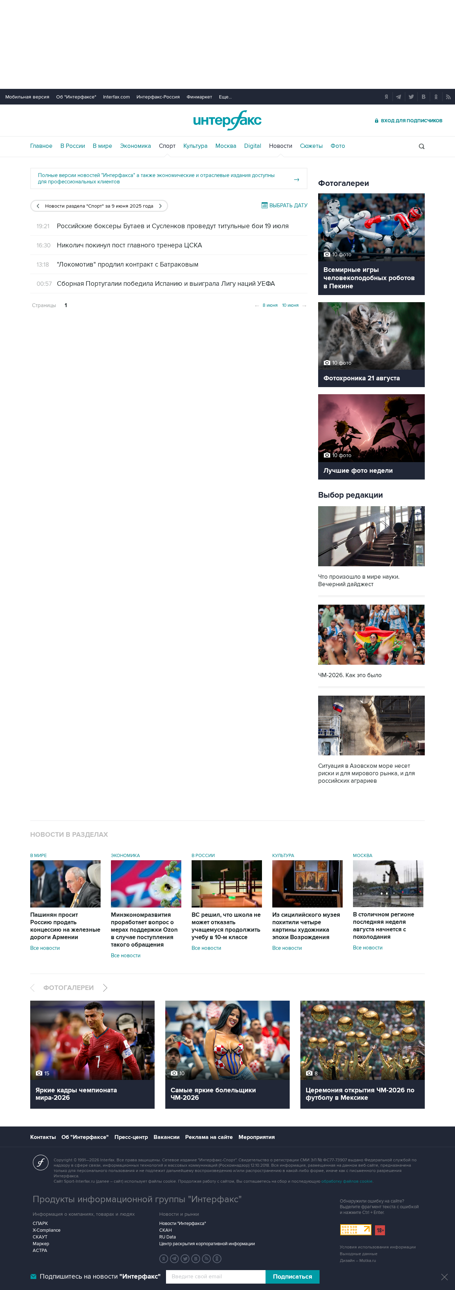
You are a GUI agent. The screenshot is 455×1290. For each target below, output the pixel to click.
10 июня (294, 304)
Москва (225, 146)
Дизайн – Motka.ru (358, 1260)
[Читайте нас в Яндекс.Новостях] (163, 1258)
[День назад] (38, 206)
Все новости (45, 948)
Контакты (43, 1137)
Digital (252, 146)
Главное (41, 146)
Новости (280, 146)
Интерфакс (227, 120)
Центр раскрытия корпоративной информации (207, 1244)
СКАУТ (40, 1237)
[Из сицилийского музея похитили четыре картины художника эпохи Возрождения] (307, 906)
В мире (102, 146)
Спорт (167, 146)
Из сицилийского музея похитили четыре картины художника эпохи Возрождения (306, 926)
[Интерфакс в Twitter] (185, 1258)
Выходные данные (359, 1254)
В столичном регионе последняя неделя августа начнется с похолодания (383, 926)
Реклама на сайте (209, 1137)
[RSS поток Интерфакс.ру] (206, 1258)
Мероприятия (257, 1137)
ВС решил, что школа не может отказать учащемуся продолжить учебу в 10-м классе (226, 926)
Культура (195, 146)
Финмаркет (199, 97)
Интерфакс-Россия (158, 97)
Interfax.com (116, 97)
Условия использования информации (378, 1247)
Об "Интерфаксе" (76, 97)
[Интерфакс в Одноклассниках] (217, 1258)
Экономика (135, 146)
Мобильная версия (27, 97)
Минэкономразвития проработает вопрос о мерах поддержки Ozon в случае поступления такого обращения (144, 929)
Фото (338, 146)
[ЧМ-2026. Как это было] (371, 666)
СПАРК (40, 1223)
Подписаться (292, 1277)
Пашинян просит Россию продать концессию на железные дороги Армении (65, 926)
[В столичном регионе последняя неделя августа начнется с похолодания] (388, 905)
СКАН (165, 1230)
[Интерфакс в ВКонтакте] (195, 1258)
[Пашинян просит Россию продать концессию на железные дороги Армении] (65, 906)
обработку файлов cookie (347, 1181)
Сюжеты (311, 146)
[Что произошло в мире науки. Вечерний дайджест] (371, 567)
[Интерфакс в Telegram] (174, 1258)
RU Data (167, 1237)
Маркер (41, 1244)
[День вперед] (160, 206)
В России (72, 146)
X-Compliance (46, 1230)
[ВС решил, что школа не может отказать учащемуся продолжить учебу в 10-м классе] (227, 906)
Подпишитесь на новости (100, 1277)
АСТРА (40, 1250)
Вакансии (167, 1137)
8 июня (266, 304)
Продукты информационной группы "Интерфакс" (137, 1199)
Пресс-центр (131, 1137)
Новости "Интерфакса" (182, 1223)
